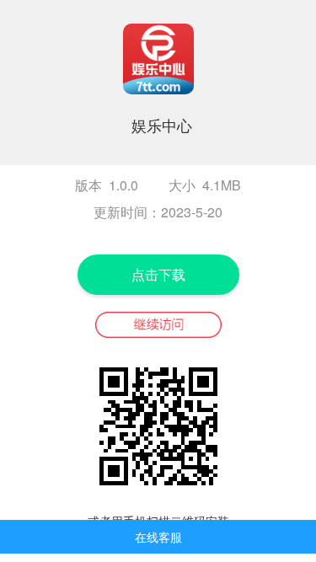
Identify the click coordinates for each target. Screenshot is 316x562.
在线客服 (158, 536)
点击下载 (158, 274)
